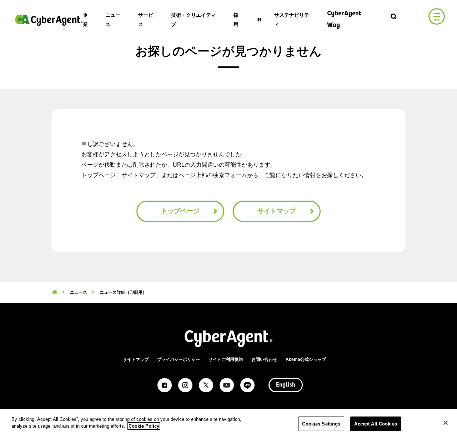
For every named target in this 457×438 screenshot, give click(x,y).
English (285, 385)
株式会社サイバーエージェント (49, 20)
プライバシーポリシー (178, 359)
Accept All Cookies (375, 424)
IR (258, 19)
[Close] (445, 423)
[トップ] (54, 292)
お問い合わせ (264, 359)
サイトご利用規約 (226, 359)
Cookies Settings (321, 424)
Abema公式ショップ (306, 359)
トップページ (180, 211)
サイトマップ (276, 211)
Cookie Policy (144, 426)
